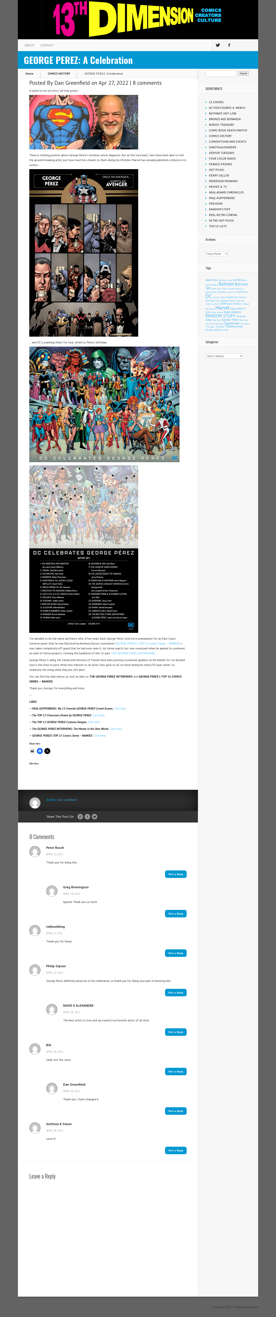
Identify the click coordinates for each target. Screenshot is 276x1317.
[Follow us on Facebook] (229, 45)
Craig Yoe (231, 292)
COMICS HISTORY (59, 73)
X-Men (226, 330)
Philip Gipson (56, 966)
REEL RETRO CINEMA (223, 215)
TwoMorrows (234, 326)
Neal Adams (232, 312)
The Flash (245, 323)
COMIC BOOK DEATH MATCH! (228, 130)
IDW (223, 303)
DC (208, 296)
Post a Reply (175, 874)
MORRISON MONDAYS (223, 181)
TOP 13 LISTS (218, 226)
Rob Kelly (217, 320)
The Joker (210, 327)
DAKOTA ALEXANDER (222, 147)
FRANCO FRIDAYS (220, 164)
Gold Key (240, 300)
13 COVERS (216, 102)
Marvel (222, 307)
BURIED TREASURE (221, 124)
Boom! (213, 288)
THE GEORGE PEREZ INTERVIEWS (133, 653)
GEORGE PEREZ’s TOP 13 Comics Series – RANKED (147, 643)
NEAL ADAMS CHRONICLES (226, 192)
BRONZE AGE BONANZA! (225, 119)
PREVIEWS (216, 203)
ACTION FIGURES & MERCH (227, 108)
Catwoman (210, 292)
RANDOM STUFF (220, 209)
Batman (226, 284)
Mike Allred (217, 312)
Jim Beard (245, 304)
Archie (237, 280)
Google (80, 817)
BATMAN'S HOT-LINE (222, 113)
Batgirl (215, 284)
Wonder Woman (213, 330)
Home (29, 73)
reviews (241, 316)
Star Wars (219, 324)
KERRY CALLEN (219, 175)
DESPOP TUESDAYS (221, 153)
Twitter (94, 817)
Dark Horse (242, 292)
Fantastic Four (212, 300)
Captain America (235, 288)
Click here (120, 708)
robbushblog (55, 926)
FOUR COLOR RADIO (222, 158)
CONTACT (47, 45)
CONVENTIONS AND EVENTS (227, 141)
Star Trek (209, 323)
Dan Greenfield (72, 82)
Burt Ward (222, 288)
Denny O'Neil (219, 297)
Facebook (87, 817)
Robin (208, 320)
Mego (233, 308)
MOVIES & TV (218, 187)
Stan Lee (243, 320)
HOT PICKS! (216, 170)
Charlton (221, 291)
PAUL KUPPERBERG (222, 198)
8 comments (147, 82)
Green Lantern (212, 303)
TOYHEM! (219, 326)
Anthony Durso (225, 280)
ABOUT (30, 45)
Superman (231, 323)
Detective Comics (237, 297)
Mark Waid (210, 308)
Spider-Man (230, 319)
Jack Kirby (233, 303)
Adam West (211, 280)
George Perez (227, 300)
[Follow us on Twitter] (217, 45)
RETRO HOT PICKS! (221, 220)
